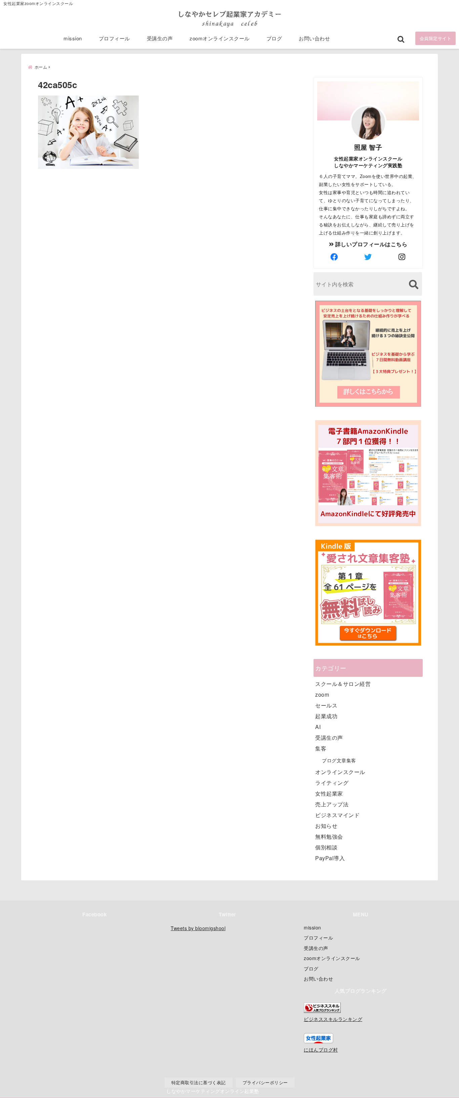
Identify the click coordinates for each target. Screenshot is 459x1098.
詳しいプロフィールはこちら (370, 244)
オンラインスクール (340, 772)
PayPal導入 (330, 858)
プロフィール (114, 38)
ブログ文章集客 (339, 760)
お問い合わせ (314, 38)
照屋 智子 (368, 147)
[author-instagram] (402, 256)
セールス (326, 705)
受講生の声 (160, 38)
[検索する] (413, 284)
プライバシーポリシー (265, 1082)
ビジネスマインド (337, 815)
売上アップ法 (331, 804)
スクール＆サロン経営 (343, 684)
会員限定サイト (436, 38)
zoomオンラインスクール (220, 38)
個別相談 (326, 847)
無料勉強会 (329, 836)
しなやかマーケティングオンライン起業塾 (212, 1091)
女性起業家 (329, 793)
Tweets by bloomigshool (198, 928)
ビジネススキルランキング (333, 1018)
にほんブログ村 (321, 1049)
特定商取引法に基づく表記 (198, 1082)
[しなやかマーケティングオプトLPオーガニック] (368, 406)
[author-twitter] (368, 256)
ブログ (274, 38)
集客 (320, 748)
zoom (322, 694)
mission (73, 38)
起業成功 (326, 716)
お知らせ (326, 826)
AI (318, 727)
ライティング (331, 782)
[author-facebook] (334, 256)
